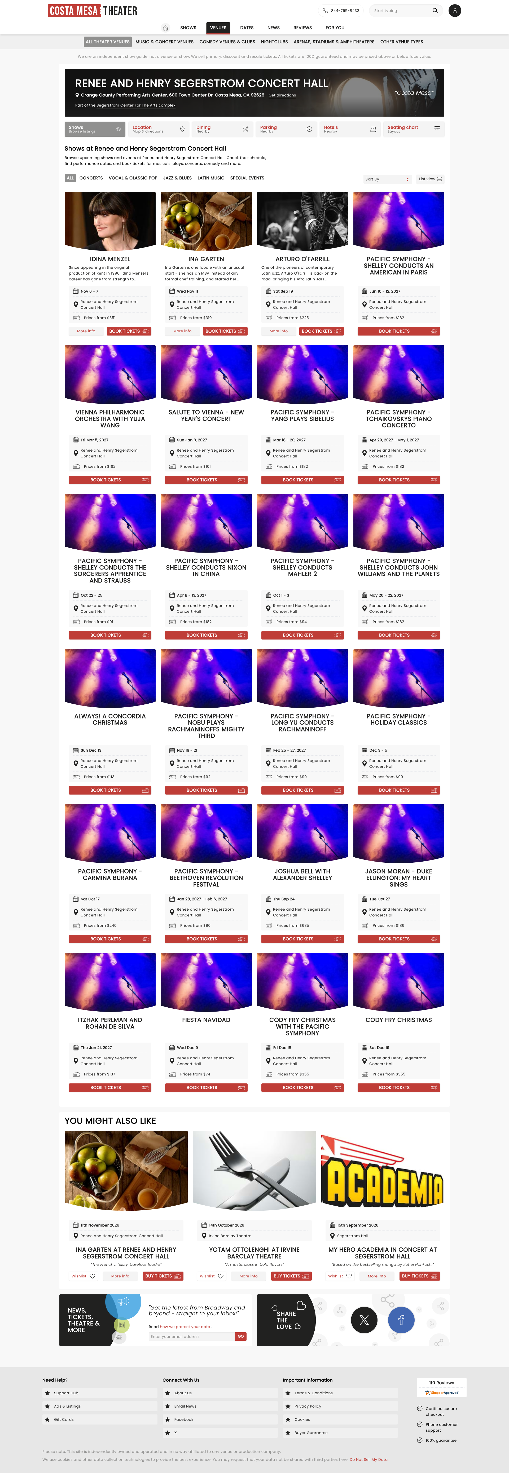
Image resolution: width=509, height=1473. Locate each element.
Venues (218, 28)
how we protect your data (185, 1326)
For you (335, 28)
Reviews (303, 28)
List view (427, 179)
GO (241, 1336)
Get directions (282, 95)
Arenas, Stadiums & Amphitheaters (334, 42)
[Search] (436, 10)
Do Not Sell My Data (369, 1459)
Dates (247, 28)
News (273, 28)
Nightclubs (274, 42)
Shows (188, 28)
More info (86, 331)
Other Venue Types (401, 42)
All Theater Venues (108, 42)
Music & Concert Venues (164, 42)
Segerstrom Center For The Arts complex (135, 105)
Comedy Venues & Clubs (227, 42)
